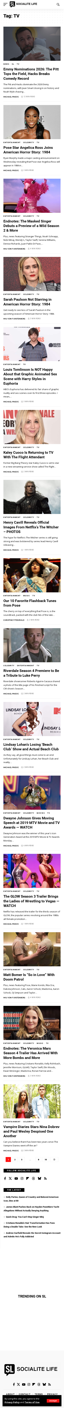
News (6, 64)
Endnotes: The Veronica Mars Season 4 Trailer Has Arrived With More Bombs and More (30, 1053)
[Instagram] (22, 1178)
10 (46, 1159)
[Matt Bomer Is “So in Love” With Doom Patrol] (32, 949)
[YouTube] (16, 1178)
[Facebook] (5, 1178)
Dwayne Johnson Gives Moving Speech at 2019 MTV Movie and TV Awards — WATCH (31, 823)
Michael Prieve (11, 97)
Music (26, 596)
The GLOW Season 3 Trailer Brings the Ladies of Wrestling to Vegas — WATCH (31, 901)
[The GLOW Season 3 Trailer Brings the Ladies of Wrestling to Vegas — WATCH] (32, 871)
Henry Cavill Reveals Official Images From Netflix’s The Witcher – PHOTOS (31, 527)
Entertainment (12, 142)
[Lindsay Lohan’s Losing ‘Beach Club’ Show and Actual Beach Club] (32, 719)
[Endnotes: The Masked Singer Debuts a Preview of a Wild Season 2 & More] (32, 196)
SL (13, 64)
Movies (41, 813)
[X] (10, 1178)
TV (18, 64)
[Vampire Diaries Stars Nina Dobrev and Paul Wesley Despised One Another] (32, 1101)
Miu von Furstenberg (14, 249)
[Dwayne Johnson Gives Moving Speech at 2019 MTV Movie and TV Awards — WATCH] (32, 793)
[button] (53, 1401)
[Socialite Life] (24, 4)
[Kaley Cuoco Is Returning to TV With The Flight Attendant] (32, 427)
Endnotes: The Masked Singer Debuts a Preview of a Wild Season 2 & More (31, 226)
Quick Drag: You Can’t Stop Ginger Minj (25, 1217)
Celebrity (28, 142)
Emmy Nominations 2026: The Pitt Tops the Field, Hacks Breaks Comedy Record (31, 74)
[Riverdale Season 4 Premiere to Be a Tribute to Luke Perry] (32, 645)
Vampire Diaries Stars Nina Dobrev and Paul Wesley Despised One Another (31, 1131)
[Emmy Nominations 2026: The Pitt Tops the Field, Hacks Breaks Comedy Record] (32, 44)
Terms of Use (32, 1402)
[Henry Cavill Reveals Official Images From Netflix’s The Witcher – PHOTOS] (32, 497)
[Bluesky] (39, 1178)
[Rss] (45, 1178)
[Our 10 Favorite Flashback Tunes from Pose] (32, 575)
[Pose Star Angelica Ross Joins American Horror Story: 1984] (32, 122)
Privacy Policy (12, 1402)
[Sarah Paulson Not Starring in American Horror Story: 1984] (32, 274)
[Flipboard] (28, 1178)
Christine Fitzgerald (13, 620)
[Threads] (33, 1178)
